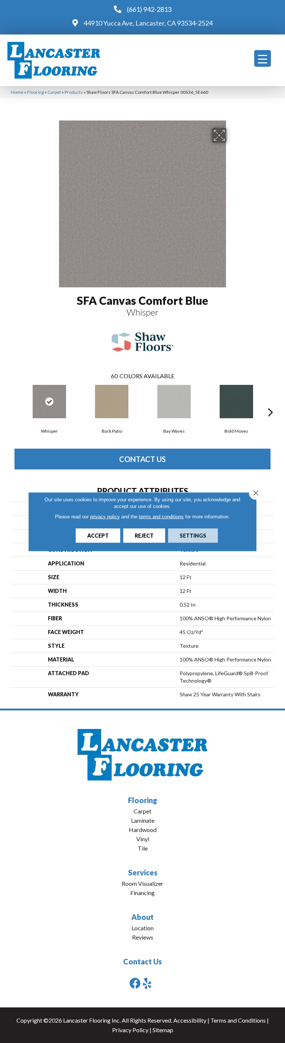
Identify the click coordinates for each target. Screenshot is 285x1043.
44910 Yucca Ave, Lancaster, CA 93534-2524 (148, 23)
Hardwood (143, 829)
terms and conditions (161, 516)
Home (17, 92)
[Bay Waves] (174, 401)
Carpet (54, 92)
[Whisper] (49, 401)
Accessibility (189, 1020)
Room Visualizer (142, 883)
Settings (193, 535)
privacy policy (105, 516)
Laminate (142, 820)
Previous (14, 401)
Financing (142, 892)
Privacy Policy (130, 1029)
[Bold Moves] (236, 401)
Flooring (35, 92)
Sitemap (163, 1029)
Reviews (142, 937)
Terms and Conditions (238, 1020)
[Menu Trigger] (262, 58)
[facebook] (135, 983)
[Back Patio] (112, 401)
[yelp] (147, 983)
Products (74, 92)
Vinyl (142, 838)
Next (270, 401)
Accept (98, 535)
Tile (143, 848)
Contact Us (142, 459)
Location (142, 927)
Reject (144, 535)
